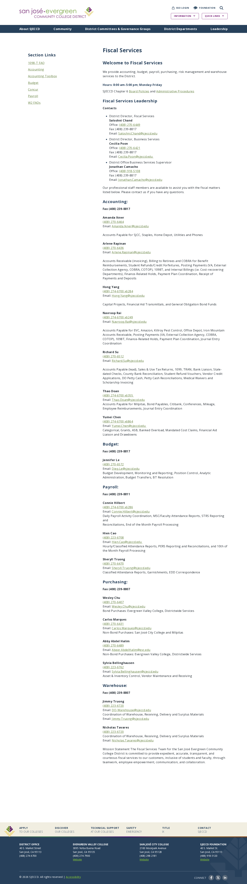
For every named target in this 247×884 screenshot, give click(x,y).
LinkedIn (225, 877)
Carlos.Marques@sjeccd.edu (131, 628)
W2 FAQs (34, 103)
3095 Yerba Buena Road (87, 848)
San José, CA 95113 (30, 852)
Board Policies (139, 91)
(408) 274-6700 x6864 (118, 421)
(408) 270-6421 (129, 148)
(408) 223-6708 (113, 538)
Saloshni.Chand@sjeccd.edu (137, 133)
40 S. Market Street (30, 848)
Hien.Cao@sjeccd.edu (127, 542)
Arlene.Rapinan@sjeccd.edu (131, 252)
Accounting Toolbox (42, 76)
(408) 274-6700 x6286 (118, 507)
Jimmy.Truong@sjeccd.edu (130, 719)
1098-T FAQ (36, 63)
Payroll (33, 96)
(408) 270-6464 (113, 222)
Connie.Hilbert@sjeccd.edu (131, 512)
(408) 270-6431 (113, 624)
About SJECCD (29, 29)
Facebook (211, 877)
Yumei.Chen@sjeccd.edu (129, 426)
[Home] (56, 9)
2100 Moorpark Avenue (153, 848)
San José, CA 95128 (151, 852)
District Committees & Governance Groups (118, 29)
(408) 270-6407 (113, 602)
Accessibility (73, 877)
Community (62, 29)
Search (221, 8)
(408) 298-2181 (148, 855)
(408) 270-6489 (113, 645)
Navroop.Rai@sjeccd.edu (129, 322)
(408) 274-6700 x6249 (118, 317)
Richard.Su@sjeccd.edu (128, 361)
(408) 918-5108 (129, 171)
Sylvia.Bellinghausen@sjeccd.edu (135, 672)
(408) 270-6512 (113, 356)
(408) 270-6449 (129, 125)
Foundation (207, 7)
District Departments (180, 29)
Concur (33, 89)
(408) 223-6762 (113, 667)
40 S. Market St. (209, 848)
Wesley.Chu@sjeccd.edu (128, 606)
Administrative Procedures (175, 91)
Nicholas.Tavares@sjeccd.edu (133, 740)
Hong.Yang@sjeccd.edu (128, 296)
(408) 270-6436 (113, 248)
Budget (33, 83)
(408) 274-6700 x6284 (118, 291)
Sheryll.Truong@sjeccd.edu (131, 568)
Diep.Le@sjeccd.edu (126, 469)
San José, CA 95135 (84, 852)
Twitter (218, 877)
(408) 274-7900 (81, 855)
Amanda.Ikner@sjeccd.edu (130, 226)
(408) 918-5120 (208, 855)
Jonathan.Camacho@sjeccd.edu (140, 180)
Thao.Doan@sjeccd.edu (128, 400)
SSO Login (182, 7)
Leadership (219, 29)
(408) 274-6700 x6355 (118, 395)
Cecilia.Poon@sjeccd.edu (136, 157)
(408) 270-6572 (113, 464)
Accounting (36, 69)
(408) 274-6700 (28, 855)
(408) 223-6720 (113, 706)
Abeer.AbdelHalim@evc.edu (131, 650)
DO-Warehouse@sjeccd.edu (131, 710)
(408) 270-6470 (113, 564)
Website (77, 859)
